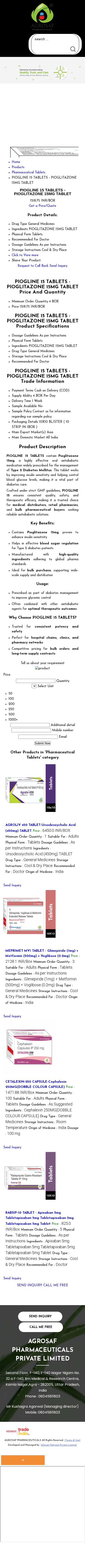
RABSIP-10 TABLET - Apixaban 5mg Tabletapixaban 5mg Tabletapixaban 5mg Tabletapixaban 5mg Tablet (39, 1218)
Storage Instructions (26, 356)
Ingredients (20, 346)
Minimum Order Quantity (30, 301)
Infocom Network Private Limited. (59, 1445)
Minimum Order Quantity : (26, 837)
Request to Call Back (33, 266)
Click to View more (25, 255)
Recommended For (25, 361)
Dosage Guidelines (25, 335)
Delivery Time (21, 401)
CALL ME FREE (55, 1285)
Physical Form (21, 341)
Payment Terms (22, 390)
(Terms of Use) (72, 1440)
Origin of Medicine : (44, 872)
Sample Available (24, 406)
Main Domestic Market (28, 437)
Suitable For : (63, 837)
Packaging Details (25, 422)
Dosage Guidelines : (36, 973)
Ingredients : (40, 1247)
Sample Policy (22, 411)
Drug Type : (30, 860)
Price (15, 306)
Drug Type (19, 351)
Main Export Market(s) (29, 432)
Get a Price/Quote (42, 206)
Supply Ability (22, 396)
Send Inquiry (58, 266)
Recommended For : (47, 997)
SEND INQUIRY (29, 1285)
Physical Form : (22, 842)
